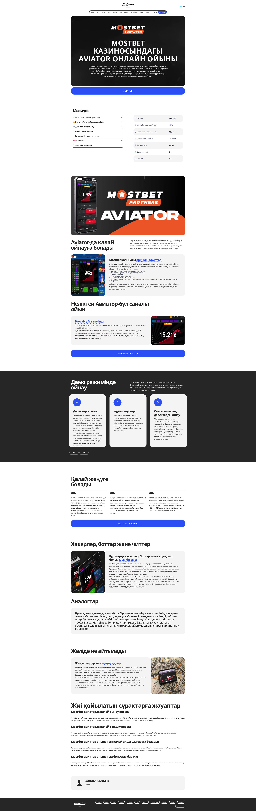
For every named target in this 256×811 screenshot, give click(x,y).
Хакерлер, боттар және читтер (87, 136)
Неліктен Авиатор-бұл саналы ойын (89, 122)
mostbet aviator (128, 353)
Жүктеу (148, 12)
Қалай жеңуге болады (84, 131)
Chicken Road (134, 12)
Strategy (142, 12)
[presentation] (74, 453)
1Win (98, 12)
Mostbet (115, 12)
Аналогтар (79, 140)
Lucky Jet (126, 12)
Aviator (92, 12)
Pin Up (103, 12)
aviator (128, 90)
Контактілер (162, 12)
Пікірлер (154, 12)
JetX (121, 12)
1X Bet (108, 12)
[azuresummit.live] (128, 4)
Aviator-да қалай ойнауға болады (88, 117)
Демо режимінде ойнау (84, 127)
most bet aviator (128, 523)
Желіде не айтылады (83, 145)
